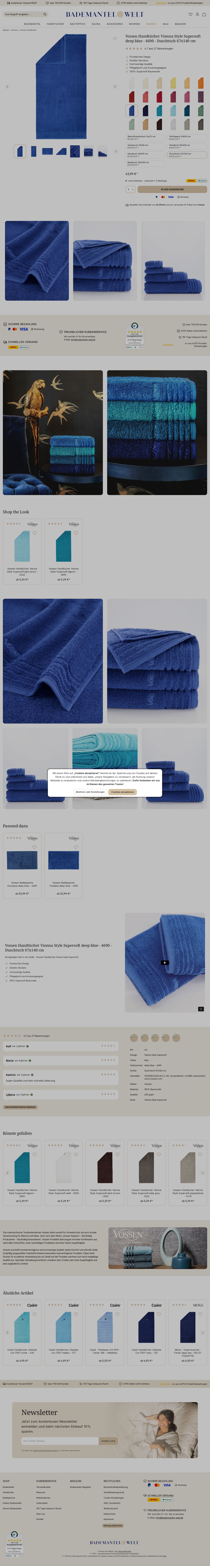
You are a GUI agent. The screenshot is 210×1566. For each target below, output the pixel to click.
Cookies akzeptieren (122, 792)
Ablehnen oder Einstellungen (90, 792)
